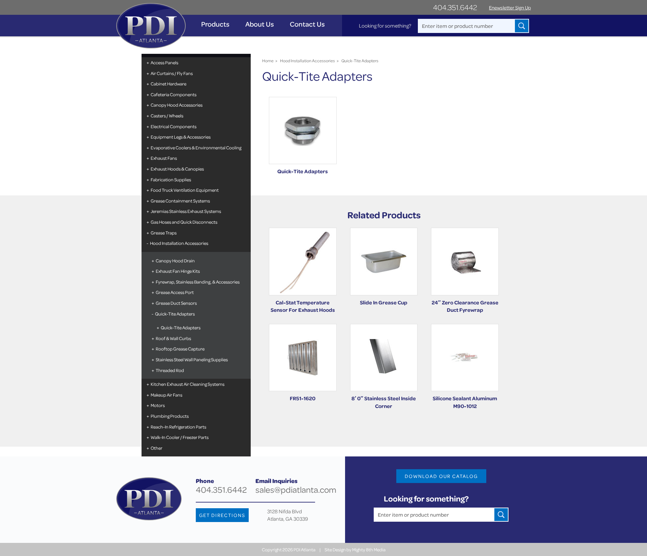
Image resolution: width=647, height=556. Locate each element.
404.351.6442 (455, 7)
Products (215, 24)
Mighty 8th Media (369, 549)
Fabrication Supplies (171, 179)
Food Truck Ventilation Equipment (185, 190)
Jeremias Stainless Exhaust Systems (186, 211)
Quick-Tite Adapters (175, 313)
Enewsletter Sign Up (510, 7)
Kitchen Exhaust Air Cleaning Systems (187, 384)
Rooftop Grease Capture (180, 348)
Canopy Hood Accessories (177, 105)
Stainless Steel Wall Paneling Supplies (192, 359)
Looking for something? (385, 25)
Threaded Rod (170, 370)
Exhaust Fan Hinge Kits (178, 271)
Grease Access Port (175, 292)
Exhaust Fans (164, 158)
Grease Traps (164, 232)
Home (268, 61)
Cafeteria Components (173, 94)
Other (156, 448)
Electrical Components (173, 126)
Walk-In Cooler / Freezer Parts (180, 437)
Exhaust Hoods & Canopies (177, 168)
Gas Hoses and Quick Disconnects (184, 222)
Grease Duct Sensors (176, 303)
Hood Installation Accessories (179, 243)
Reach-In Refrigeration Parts (178, 426)
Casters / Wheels (167, 115)
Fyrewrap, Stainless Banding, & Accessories (198, 282)
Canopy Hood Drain (175, 260)
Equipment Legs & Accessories (181, 137)
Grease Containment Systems (180, 200)
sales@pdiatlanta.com (295, 489)
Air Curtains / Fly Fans (172, 73)
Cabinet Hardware (168, 83)
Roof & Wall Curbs (173, 338)
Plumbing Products (170, 416)
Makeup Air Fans (166, 395)
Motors (158, 405)
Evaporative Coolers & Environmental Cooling (196, 147)
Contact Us (307, 24)
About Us (259, 24)
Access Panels (164, 62)
